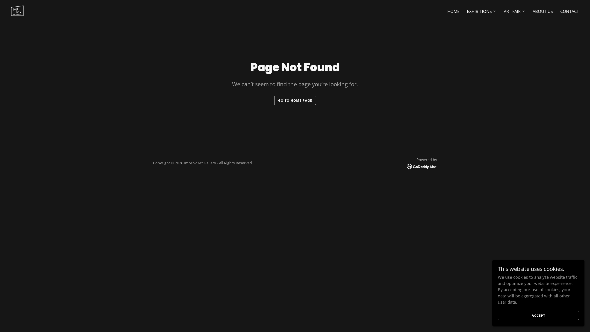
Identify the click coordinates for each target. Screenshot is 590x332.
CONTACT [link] (569, 11)
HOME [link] (453, 11)
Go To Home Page (295, 100)
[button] (481, 11)
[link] (17, 10)
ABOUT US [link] (543, 11)
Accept (538, 315)
